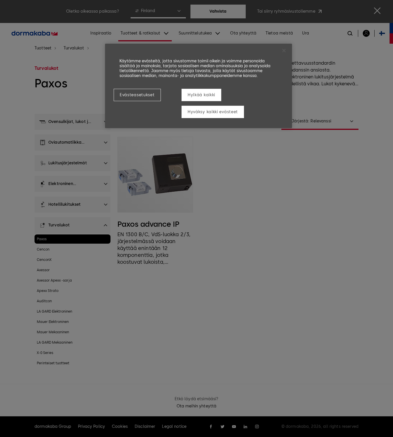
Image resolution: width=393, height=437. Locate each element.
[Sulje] (284, 50)
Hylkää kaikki (201, 95)
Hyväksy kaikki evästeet (213, 111)
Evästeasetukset (137, 95)
